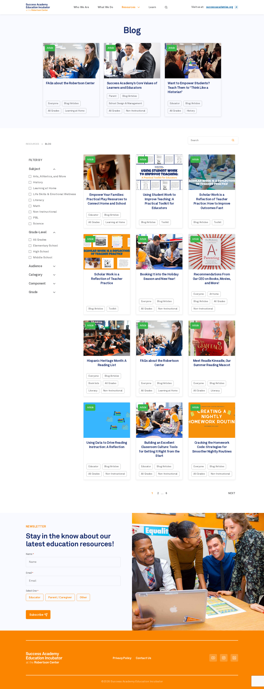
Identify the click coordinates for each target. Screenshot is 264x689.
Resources (128, 7)
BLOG (48, 144)
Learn (152, 7)
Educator (34, 597)
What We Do (105, 7)
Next (231, 493)
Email (29, 573)
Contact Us (143, 658)
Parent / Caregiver (60, 597)
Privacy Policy (122, 658)
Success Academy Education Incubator (137, 681)
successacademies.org (219, 7)
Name (30, 554)
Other (83, 597)
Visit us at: (197, 7)
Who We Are (81, 7)
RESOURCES (32, 144)
